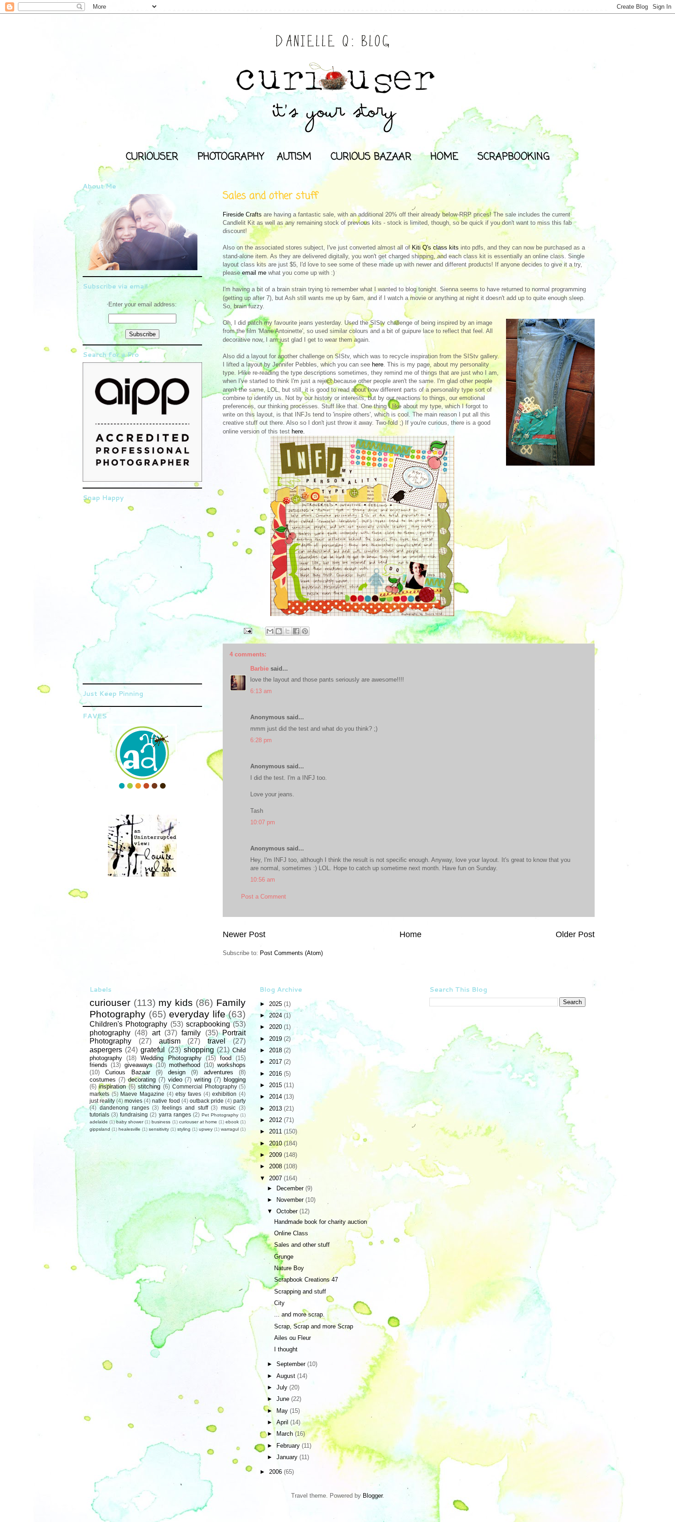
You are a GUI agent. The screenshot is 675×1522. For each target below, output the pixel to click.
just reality (102, 1101)
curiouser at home (198, 1121)
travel (216, 1041)
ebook (232, 1121)
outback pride (207, 1101)
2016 (276, 1073)
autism (169, 1041)
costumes (103, 1079)
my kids (175, 1002)
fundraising (134, 1114)
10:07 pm (262, 822)
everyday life (197, 1014)
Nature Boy (289, 1268)
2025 (276, 1003)
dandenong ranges (124, 1108)
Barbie (259, 668)
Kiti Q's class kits (436, 247)
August (286, 1375)
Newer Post (244, 934)
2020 (276, 1026)
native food (166, 1101)
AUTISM (294, 157)
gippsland (100, 1129)
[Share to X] (287, 631)
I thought (286, 1349)
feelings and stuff (185, 1108)
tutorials (99, 1114)
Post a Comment (263, 896)
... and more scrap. (299, 1314)
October (287, 1211)
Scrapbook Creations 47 (306, 1279)
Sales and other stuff (302, 1244)
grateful (153, 1050)
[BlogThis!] (278, 631)
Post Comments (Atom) (291, 953)
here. (298, 431)
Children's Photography (128, 1024)
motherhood (184, 1064)
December (290, 1188)
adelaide (99, 1121)
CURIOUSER (152, 157)
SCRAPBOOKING (514, 157)
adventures (218, 1072)
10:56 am (262, 879)
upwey (206, 1129)
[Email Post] (247, 630)
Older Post (575, 934)
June (283, 1398)
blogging (235, 1079)
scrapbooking (208, 1024)
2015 (276, 1085)
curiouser (110, 1002)
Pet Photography (220, 1114)
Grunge (283, 1256)
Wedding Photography (171, 1058)
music (228, 1108)
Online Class (291, 1233)
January (287, 1457)
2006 (276, 1471)
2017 (276, 1061)
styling (184, 1129)
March (285, 1433)
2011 (276, 1131)
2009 (276, 1154)
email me (255, 272)
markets (99, 1094)
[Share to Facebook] (296, 631)
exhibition (224, 1094)
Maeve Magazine (142, 1094)
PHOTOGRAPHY (230, 157)
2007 (276, 1178)
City (279, 1303)
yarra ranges (175, 1114)
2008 (276, 1166)
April (283, 1422)
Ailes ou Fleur (292, 1337)
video (175, 1079)
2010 (276, 1143)
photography (110, 1033)
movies (133, 1101)
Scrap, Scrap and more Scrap (313, 1326)
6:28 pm (261, 740)
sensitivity (159, 1129)
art (156, 1033)
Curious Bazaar (127, 1072)
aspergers (106, 1050)
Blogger (372, 1495)
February (289, 1445)
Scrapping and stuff (300, 1291)
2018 (276, 1050)
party (239, 1101)
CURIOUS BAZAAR (371, 157)
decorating (142, 1079)
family (191, 1033)
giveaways (138, 1064)
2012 (276, 1120)
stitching (149, 1086)
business (161, 1121)
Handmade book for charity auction (320, 1221)
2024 (276, 1015)
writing (202, 1079)
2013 (276, 1108)
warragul (230, 1129)
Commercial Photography (204, 1086)
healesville (129, 1129)
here (377, 364)
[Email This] (270, 631)
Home (410, 934)
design (177, 1072)
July (282, 1387)
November (290, 1199)
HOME (444, 157)
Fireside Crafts (242, 214)
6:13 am (261, 691)
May (283, 1410)
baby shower (129, 1121)
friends (98, 1064)
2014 (276, 1096)
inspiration (112, 1086)
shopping (199, 1050)
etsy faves (188, 1094)
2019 (276, 1038)
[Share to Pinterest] (304, 631)
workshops (231, 1064)
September (291, 1364)
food (225, 1058)
